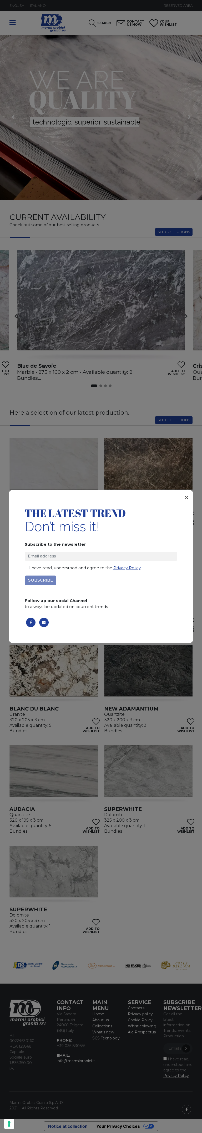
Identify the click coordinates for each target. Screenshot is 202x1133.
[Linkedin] (44, 622)
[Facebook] (31, 622)
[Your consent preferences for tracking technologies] (9, 1124)
